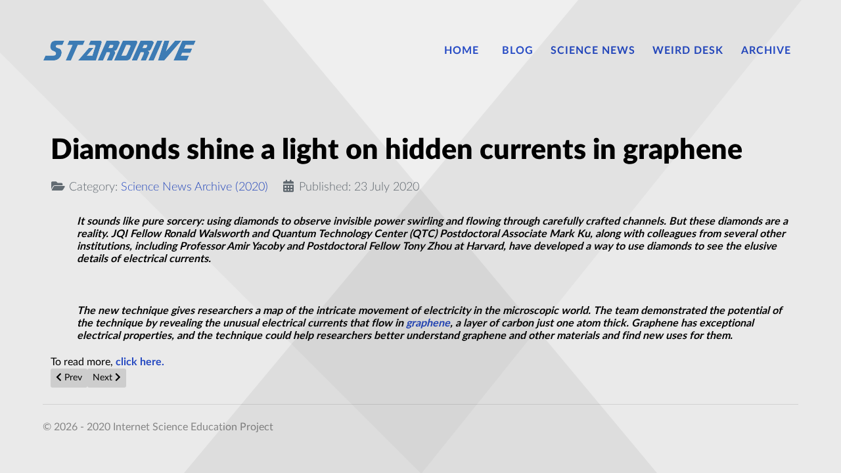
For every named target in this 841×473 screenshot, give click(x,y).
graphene (428, 323)
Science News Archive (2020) (194, 187)
